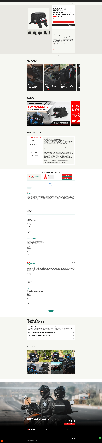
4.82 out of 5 (36, 176)
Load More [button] (51, 310)
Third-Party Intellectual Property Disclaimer (32, 440)
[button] (55, 16)
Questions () (34, 187)
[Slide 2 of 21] (34, 32)
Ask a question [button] (67, 178)
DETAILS (69, 423)
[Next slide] (50, 18)
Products (48, 429)
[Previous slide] (27, 18)
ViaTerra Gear (32, 438)
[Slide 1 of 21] (29, 32)
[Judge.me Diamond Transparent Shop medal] (51, 183)
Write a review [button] (67, 175)
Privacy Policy (28, 439)
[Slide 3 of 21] (40, 32)
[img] (28, 192)
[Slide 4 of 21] (45, 32)
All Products (47, 434)
